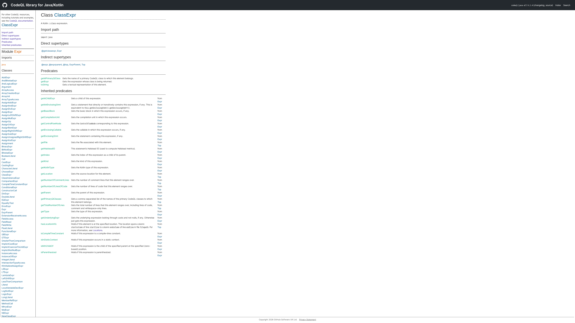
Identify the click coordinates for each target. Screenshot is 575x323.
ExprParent (7, 212)
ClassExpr (10, 25)
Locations (97, 230)
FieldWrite (6, 225)
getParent (46, 192)
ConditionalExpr (9, 187)
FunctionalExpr (9, 231)
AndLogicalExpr (9, 83)
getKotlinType (47, 167)
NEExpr (5, 313)
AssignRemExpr (9, 127)
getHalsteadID (48, 148)
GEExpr (5, 234)
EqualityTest (8, 203)
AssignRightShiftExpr (12, 130)
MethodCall (7, 303)
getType (45, 211)
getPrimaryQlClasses (51, 199)
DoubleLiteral (8, 196)
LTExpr (5, 272)
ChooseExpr (7, 171)
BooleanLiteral (8, 156)
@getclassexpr (48, 50)
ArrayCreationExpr (11, 93)
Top (83, 64)
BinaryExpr (7, 146)
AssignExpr (7, 112)
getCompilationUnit (50, 117)
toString (45, 84)
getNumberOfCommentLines (55, 180)
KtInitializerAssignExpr (12, 266)
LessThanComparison (12, 281)
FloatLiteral (7, 228)
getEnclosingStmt (49, 136)
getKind (45, 161)
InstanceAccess (9, 253)
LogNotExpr (7, 291)
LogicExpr (7, 294)
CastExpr (6, 162)
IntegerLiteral (8, 259)
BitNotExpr (7, 149)
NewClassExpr (9, 316)
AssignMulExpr (9, 118)
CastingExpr (8, 165)
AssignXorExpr (9, 140)
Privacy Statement (307, 319)
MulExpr (6, 309)
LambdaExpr (8, 275)
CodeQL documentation (21, 20)
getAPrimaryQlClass (50, 78)
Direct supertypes (10, 35)
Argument (6, 87)
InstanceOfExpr (9, 256)
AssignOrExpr (8, 124)
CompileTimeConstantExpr (15, 184)
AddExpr (6, 77)
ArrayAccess (8, 90)
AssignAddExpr (9, 102)
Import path (7, 32)
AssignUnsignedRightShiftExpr (16, 137)
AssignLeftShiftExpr (11, 115)
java (4, 64)
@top (65, 64)
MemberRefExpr (10, 300)
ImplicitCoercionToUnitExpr (15, 247)
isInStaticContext (49, 239)
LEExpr (5, 269)
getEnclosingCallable (51, 129)
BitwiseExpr (7, 152)
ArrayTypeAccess (10, 99)
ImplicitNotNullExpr (11, 250)
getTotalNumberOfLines (52, 205)
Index (558, 5)
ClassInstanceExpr (11, 178)
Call (3, 159)
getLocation (47, 173)
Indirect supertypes (11, 38)
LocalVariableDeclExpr (13, 288)
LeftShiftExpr (8, 278)
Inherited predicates (11, 45)
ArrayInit (6, 96)
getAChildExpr (48, 98)
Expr (18, 51)
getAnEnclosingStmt (51, 104)
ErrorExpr (6, 206)
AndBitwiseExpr (9, 80)
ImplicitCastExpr (10, 244)
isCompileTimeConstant (52, 233)
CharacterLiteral (9, 168)
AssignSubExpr (9, 134)
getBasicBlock (48, 111)
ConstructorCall (9, 190)
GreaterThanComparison (13, 240)
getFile (44, 142)
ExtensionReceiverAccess (14, 215)
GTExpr (5, 237)
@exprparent (55, 64)
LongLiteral (7, 297)
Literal (5, 284)
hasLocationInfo (48, 224)
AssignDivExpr (9, 109)
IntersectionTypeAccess (13, 262)
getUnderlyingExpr (50, 217)
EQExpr (5, 200)
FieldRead (6, 222)
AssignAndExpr (9, 105)
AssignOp (6, 121)
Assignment (7, 143)
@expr (44, 64)
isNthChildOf (47, 246)
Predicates (7, 42)
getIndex (45, 155)
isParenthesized (48, 252)
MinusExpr (7, 306)
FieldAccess (7, 218)
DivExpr (5, 193)
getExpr (45, 81)
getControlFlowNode (51, 123)
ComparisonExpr (10, 181)
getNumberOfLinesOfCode (54, 186)
